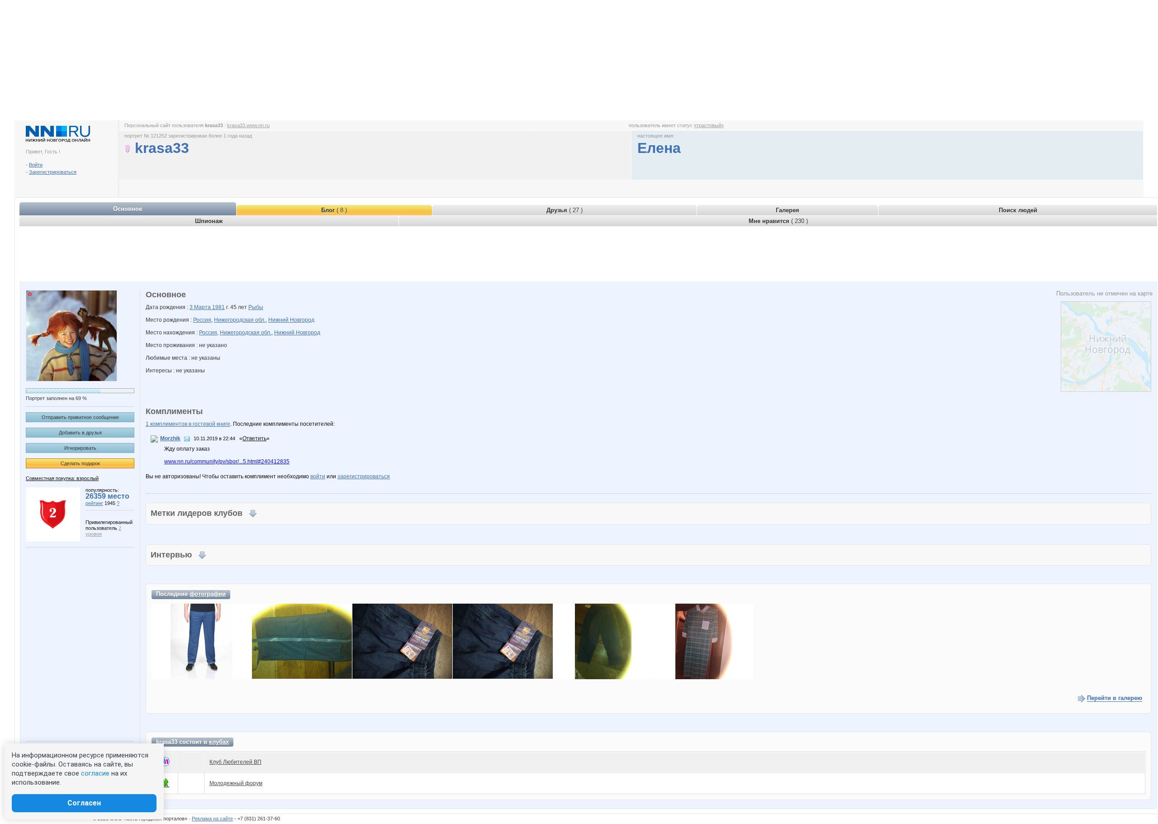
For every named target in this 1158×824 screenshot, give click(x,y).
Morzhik (170, 438)
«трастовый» (709, 125)
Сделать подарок (80, 463)
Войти (36, 164)
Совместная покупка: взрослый (62, 478)
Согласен (84, 803)
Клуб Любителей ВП (235, 762)
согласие (95, 773)
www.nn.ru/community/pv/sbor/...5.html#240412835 (227, 461)
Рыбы (255, 307)
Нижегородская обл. (240, 320)
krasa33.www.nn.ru (248, 125)
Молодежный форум (235, 783)
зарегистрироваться (363, 476)
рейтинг (94, 503)
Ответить (254, 438)
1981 (218, 307)
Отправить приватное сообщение (80, 417)
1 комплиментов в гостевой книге (188, 424)
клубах (219, 741)
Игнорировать (80, 448)
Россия (202, 320)
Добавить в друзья (80, 432)
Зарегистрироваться (52, 172)
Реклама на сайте (212, 818)
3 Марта (201, 307)
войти (317, 476)
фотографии (208, 594)
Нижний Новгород (291, 320)
